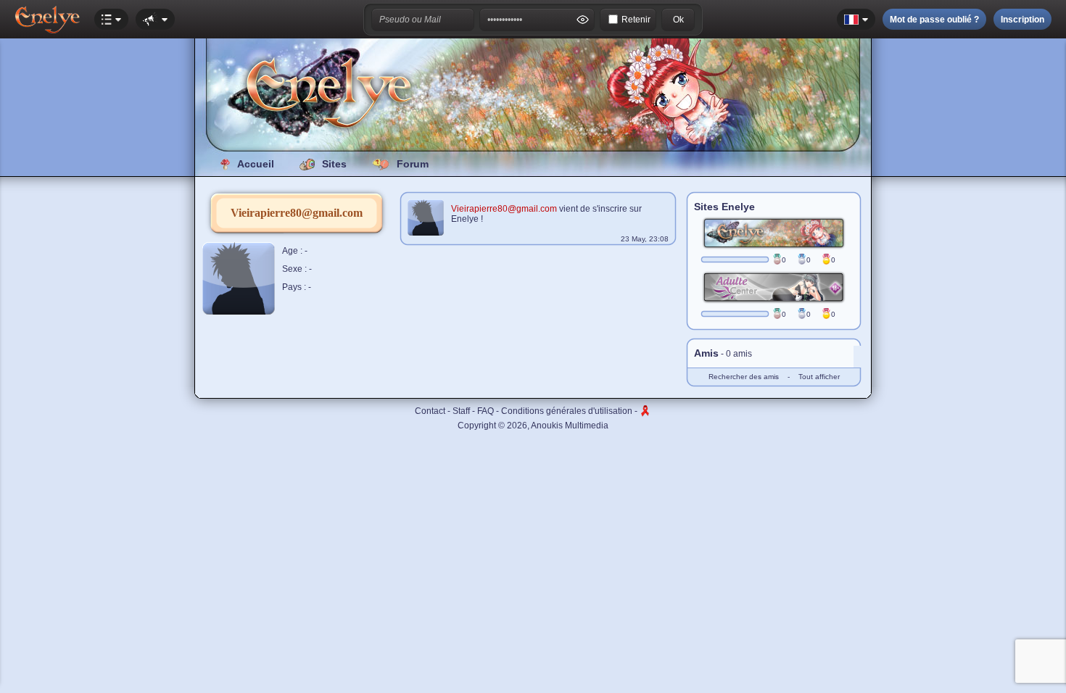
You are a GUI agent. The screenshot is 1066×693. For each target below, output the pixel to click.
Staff (461, 411)
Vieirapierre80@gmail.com (504, 209)
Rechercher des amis (743, 377)
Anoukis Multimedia (569, 425)
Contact (430, 411)
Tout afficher (819, 377)
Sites (334, 164)
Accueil (255, 164)
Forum (413, 164)
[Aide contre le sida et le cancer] (645, 411)
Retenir (635, 19)
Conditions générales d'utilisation (566, 411)
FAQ (485, 411)
